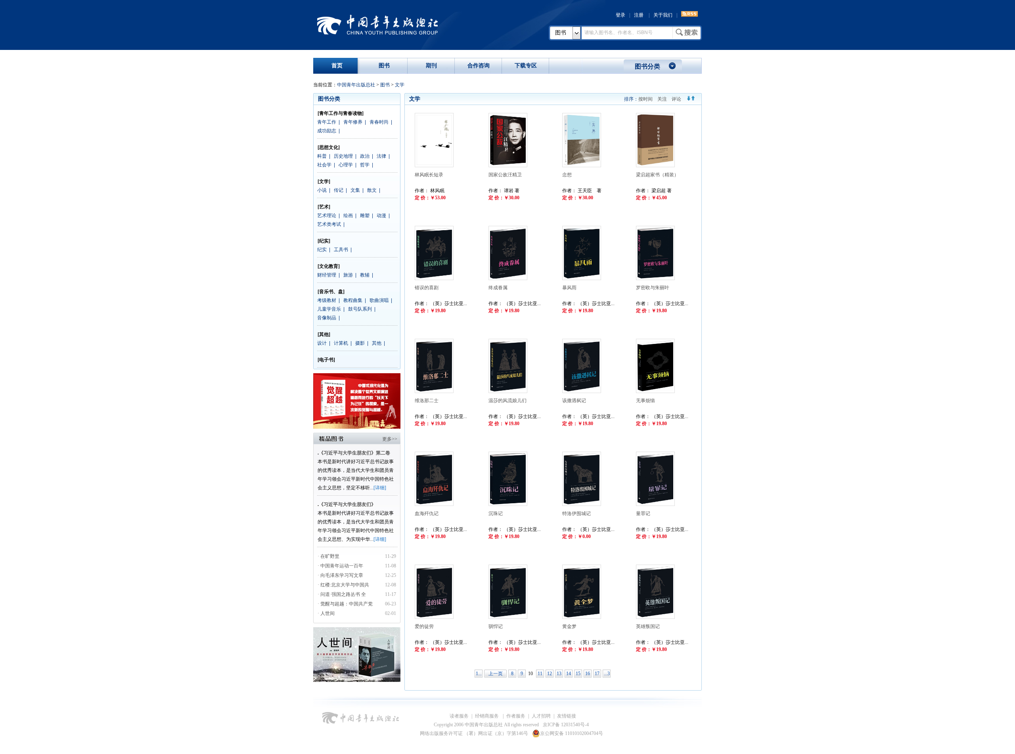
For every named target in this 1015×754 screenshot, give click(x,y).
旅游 (348, 275)
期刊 (431, 66)
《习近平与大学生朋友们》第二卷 (354, 453)
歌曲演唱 (379, 300)
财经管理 (326, 275)
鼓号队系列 (360, 309)
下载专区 (526, 66)
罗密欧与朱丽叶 (652, 287)
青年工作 (326, 122)
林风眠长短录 (429, 175)
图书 (560, 33)
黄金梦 (569, 626)
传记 (338, 190)
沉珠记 (495, 513)
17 (597, 673)
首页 (337, 66)
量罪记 (643, 513)
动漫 (381, 215)
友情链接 (566, 716)
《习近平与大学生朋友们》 (347, 504)
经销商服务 (487, 716)
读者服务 (459, 716)
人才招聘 (541, 716)
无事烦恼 (645, 400)
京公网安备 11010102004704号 (571, 733)
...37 (607, 674)
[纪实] (324, 241)
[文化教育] (329, 266)
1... (479, 673)
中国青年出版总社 (377, 24)
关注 (662, 99)
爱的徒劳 (424, 626)
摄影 (360, 343)
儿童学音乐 (329, 309)
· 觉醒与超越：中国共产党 (346, 604)
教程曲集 (352, 300)
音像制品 (326, 318)
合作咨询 (478, 66)
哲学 (365, 165)
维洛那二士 (427, 400)
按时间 (645, 99)
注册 (638, 15)
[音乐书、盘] (331, 291)
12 (549, 673)
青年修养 (352, 122)
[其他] (324, 334)
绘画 (348, 215)
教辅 (365, 275)
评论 (676, 99)
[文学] (324, 181)
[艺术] (324, 207)
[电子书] (326, 360)
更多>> (389, 439)
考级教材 (326, 300)
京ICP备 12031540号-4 (566, 724)
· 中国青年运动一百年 (340, 566)
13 (559, 673)
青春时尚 (379, 122)
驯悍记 (495, 626)
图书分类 (647, 66)
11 (540, 673)
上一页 (495, 673)
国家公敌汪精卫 (505, 175)
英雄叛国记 (648, 626)
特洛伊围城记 (576, 513)
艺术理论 (326, 215)
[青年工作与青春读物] (341, 113)
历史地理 (343, 156)
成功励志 (326, 131)
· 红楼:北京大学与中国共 (344, 585)
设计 (322, 343)
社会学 (324, 165)
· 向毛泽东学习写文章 (340, 575)
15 (578, 673)
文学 (399, 85)
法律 (381, 156)
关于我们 (662, 15)
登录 (620, 15)
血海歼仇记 (427, 513)
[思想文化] (329, 147)
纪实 (322, 249)
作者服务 (515, 716)
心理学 (346, 165)
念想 (567, 175)
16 (587, 673)
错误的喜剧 (427, 287)
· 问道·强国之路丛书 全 (342, 594)
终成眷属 (498, 287)
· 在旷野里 (328, 556)
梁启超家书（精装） (657, 175)
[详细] (379, 488)
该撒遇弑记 (574, 400)
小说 (322, 190)
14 (568, 673)
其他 (376, 343)
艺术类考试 (329, 224)
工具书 (341, 249)
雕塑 (365, 215)
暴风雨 (569, 287)
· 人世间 (326, 613)
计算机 (341, 343)
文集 (355, 190)
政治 (365, 156)
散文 (372, 190)
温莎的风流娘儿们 (507, 400)
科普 (322, 156)
